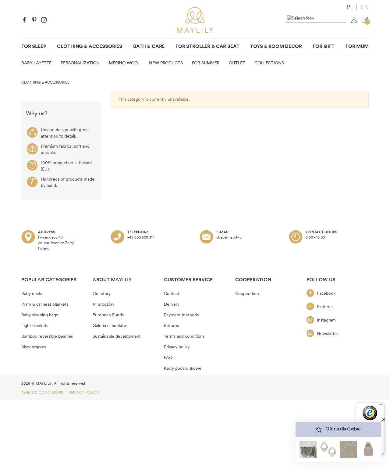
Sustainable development (117, 336)
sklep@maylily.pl (229, 237)
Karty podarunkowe (182, 368)
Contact (171, 294)
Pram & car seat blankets (44, 304)
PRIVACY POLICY (84, 393)
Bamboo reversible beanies (47, 336)
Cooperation (247, 294)
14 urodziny (103, 304)
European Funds (108, 315)
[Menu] (380, 406)
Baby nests (31, 294)
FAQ (168, 358)
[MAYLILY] (195, 20)
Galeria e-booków (110, 326)
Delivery (171, 304)
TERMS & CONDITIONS (42, 393)
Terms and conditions (184, 336)
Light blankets (34, 326)
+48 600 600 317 (140, 237)
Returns (171, 326)
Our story (102, 294)
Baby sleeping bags (39, 315)
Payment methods (181, 315)
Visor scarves (33, 347)
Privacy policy (177, 347)
